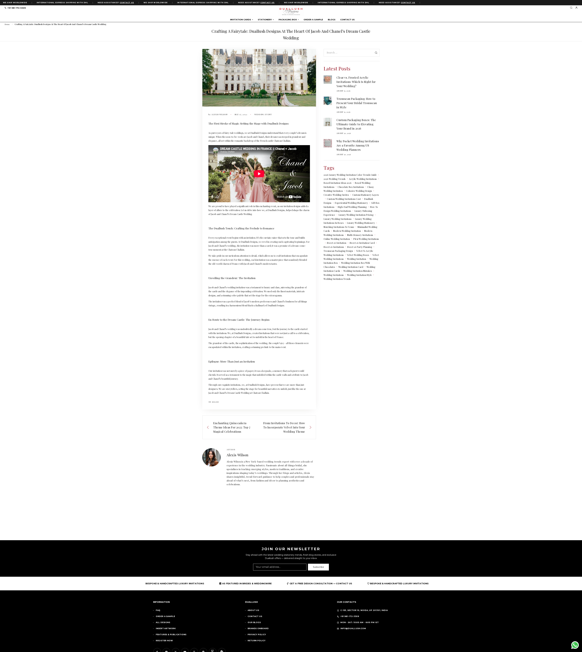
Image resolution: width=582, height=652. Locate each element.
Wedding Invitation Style (359, 275)
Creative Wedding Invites (336, 194)
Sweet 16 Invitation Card (362, 242)
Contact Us (347, 19)
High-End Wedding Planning (352, 207)
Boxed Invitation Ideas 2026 (337, 182)
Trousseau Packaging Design (338, 250)
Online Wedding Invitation (337, 239)
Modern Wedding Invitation (347, 231)
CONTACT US (127, 3)
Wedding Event (263, 114)
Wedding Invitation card (350, 267)
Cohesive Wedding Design (359, 191)
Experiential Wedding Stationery (351, 202)
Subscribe (318, 567)
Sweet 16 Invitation (336, 242)
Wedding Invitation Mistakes (357, 270)
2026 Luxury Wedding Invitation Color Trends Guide (350, 174)
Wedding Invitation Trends (337, 279)
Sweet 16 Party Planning (359, 247)
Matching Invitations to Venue (339, 227)
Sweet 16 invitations (334, 247)
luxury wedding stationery (361, 222)
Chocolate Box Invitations (351, 187)
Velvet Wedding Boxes (358, 255)
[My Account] (576, 8)
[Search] (571, 8)
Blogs (331, 19)
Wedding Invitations (334, 275)
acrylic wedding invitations (363, 179)
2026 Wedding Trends (335, 179)
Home (7, 24)
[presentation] (328, 79)
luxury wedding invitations (338, 219)
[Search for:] (352, 53)
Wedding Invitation (356, 259)
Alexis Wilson (237, 454)
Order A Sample (313, 19)
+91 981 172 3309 (16, 8)
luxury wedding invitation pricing (356, 214)
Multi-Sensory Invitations (360, 235)
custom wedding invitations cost (344, 199)
